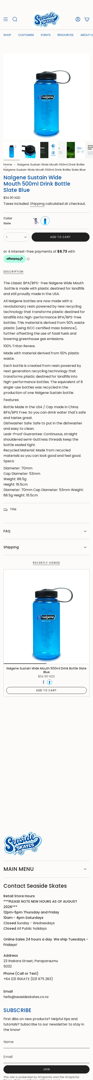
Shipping (37, 203)
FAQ (6, 531)
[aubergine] (36, 221)
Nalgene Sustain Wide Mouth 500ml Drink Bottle (51, 164)
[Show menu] (5, 19)
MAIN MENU (18, 869)
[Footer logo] (22, 843)
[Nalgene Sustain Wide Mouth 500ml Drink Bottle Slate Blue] (46, 617)
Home (7, 164)
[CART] (86, 19)
